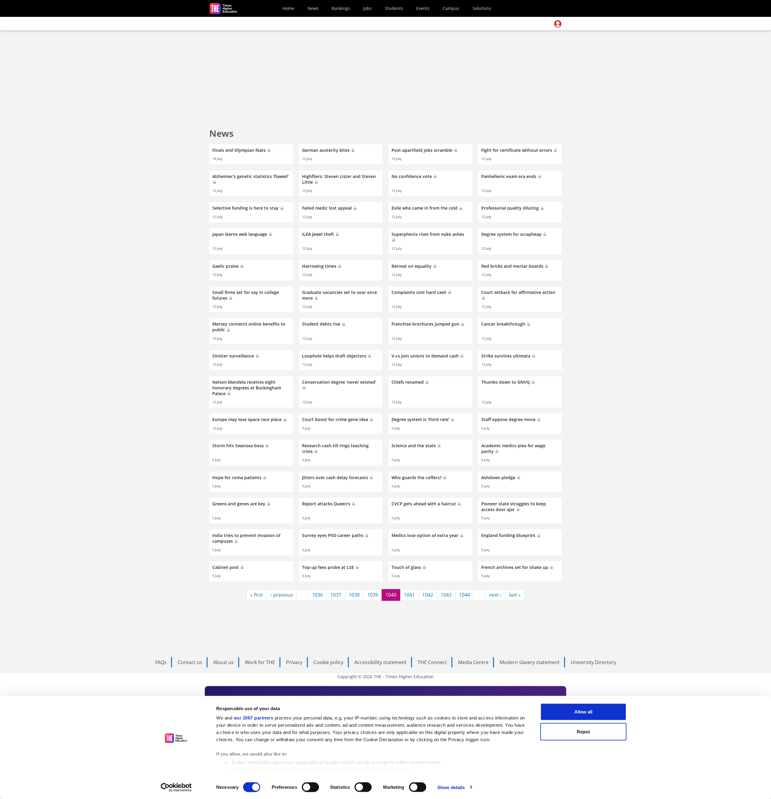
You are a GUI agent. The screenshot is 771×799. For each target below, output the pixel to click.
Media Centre (473, 662)
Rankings (341, 8)
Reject (583, 731)
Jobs (367, 8)
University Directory (593, 662)
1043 (446, 594)
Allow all (583, 711)
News (313, 8)
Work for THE (260, 662)
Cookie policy (328, 662)
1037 (335, 594)
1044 (464, 594)
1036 (317, 594)
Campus (451, 8)
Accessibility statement (380, 662)
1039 (372, 594)
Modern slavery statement (530, 662)
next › (495, 594)
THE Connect (432, 662)
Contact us (190, 662)
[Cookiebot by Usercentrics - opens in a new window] (176, 787)
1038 (354, 594)
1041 (409, 594)
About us (223, 662)
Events (422, 8)
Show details (451, 787)
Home (288, 8)
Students (394, 8)
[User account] (557, 23)
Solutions (482, 8)
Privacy (294, 662)
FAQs (161, 662)
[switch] (310, 787)
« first (256, 594)
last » (515, 594)
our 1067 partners (253, 717)
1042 (427, 594)
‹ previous (281, 594)
